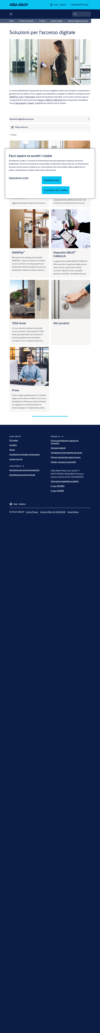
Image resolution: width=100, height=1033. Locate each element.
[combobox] (81, 14)
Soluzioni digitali (58, 448)
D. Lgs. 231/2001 (57, 486)
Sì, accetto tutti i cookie (55, 190)
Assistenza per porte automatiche (24, 470)
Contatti (13, 445)
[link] (13, 21)
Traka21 (30, 103)
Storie (12, 450)
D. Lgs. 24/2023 (57, 490)
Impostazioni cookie (18, 178)
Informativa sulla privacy (45, 170)
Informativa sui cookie (24, 170)
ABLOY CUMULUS (53, 100)
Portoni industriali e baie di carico (66, 457)
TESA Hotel (29, 97)
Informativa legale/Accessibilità (65, 481)
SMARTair (13, 97)
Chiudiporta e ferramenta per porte (66, 452)
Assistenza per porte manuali (22, 475)
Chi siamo (13, 440)
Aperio (41, 100)
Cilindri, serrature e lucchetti (63, 462)
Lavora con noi (15, 459)
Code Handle (20, 103)
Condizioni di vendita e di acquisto (24, 454)
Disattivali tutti (51, 180)
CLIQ (20, 97)
